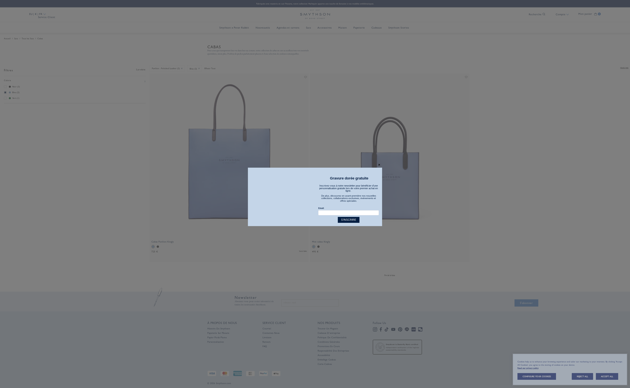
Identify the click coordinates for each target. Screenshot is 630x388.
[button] (379, 165)
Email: (321, 208)
